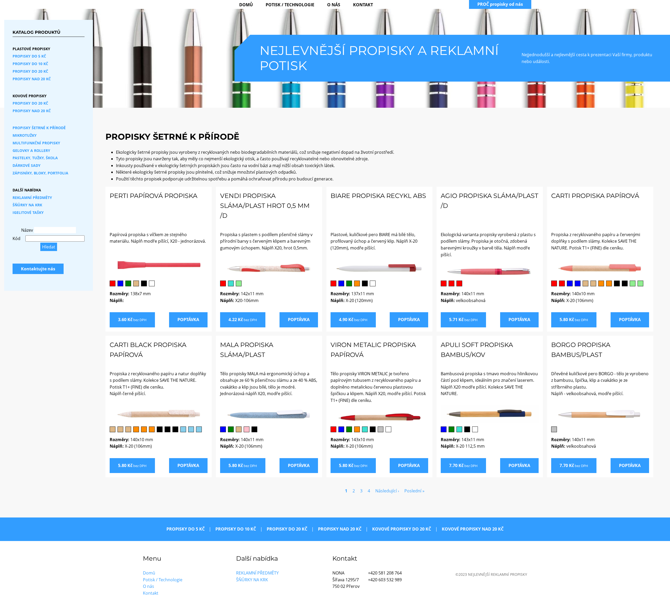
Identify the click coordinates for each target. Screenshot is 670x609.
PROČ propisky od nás (500, 4)
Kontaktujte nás (38, 269)
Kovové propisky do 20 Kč (401, 529)
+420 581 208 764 (385, 573)
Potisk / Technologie (290, 5)
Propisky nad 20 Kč (32, 78)
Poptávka (188, 319)
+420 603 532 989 (385, 580)
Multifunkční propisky (36, 142)
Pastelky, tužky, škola (35, 157)
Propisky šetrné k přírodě (39, 127)
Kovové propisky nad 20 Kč (473, 529)
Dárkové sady (27, 165)
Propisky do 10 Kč (30, 63)
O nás (333, 5)
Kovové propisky (30, 95)
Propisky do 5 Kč (29, 56)
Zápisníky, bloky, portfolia (40, 172)
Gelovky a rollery (31, 150)
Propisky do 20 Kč (30, 71)
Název (27, 230)
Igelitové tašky (28, 212)
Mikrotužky (25, 135)
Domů (246, 5)
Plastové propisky (31, 48)
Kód (16, 238)
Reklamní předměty (32, 197)
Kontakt (363, 5)
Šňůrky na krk (27, 204)
